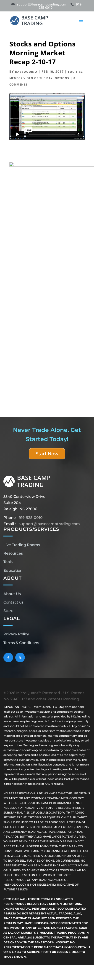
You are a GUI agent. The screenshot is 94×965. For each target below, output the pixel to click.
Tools (8, 562)
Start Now (47, 453)
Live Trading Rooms (21, 545)
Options (62, 78)
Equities (75, 72)
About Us (12, 594)
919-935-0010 (31, 517)
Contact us (13, 602)
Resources (13, 553)
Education (13, 570)
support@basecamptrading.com (49, 524)
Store (8, 611)
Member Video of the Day (30, 78)
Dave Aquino (26, 72)
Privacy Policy (16, 634)
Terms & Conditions (21, 643)
